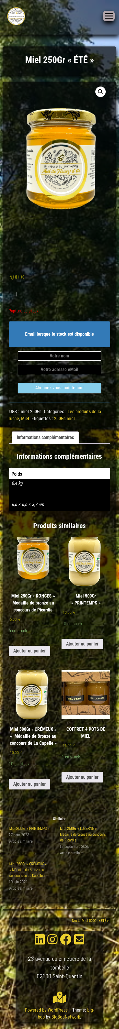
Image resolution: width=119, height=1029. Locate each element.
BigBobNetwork (65, 1017)
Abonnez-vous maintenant (59, 388)
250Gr (59, 418)
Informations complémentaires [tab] (45, 437)
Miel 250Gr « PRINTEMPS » (29, 828)
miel (71, 418)
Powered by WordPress (47, 1010)
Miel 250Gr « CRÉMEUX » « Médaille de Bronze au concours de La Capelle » (28, 869)
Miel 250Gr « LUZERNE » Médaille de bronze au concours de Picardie (83, 834)
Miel (25, 418)
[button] (100, 92)
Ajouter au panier (29, 651)
